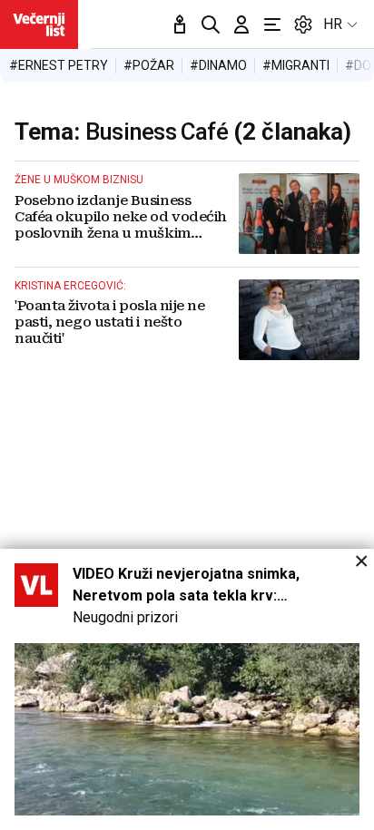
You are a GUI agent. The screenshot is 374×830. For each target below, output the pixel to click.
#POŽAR (148, 65)
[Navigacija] (272, 24)
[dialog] (187, 689)
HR (332, 24)
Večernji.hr (39, 24)
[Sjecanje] (180, 24)
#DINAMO (218, 65)
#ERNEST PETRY (58, 65)
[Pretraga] (210, 24)
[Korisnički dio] (241, 24)
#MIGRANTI (296, 65)
